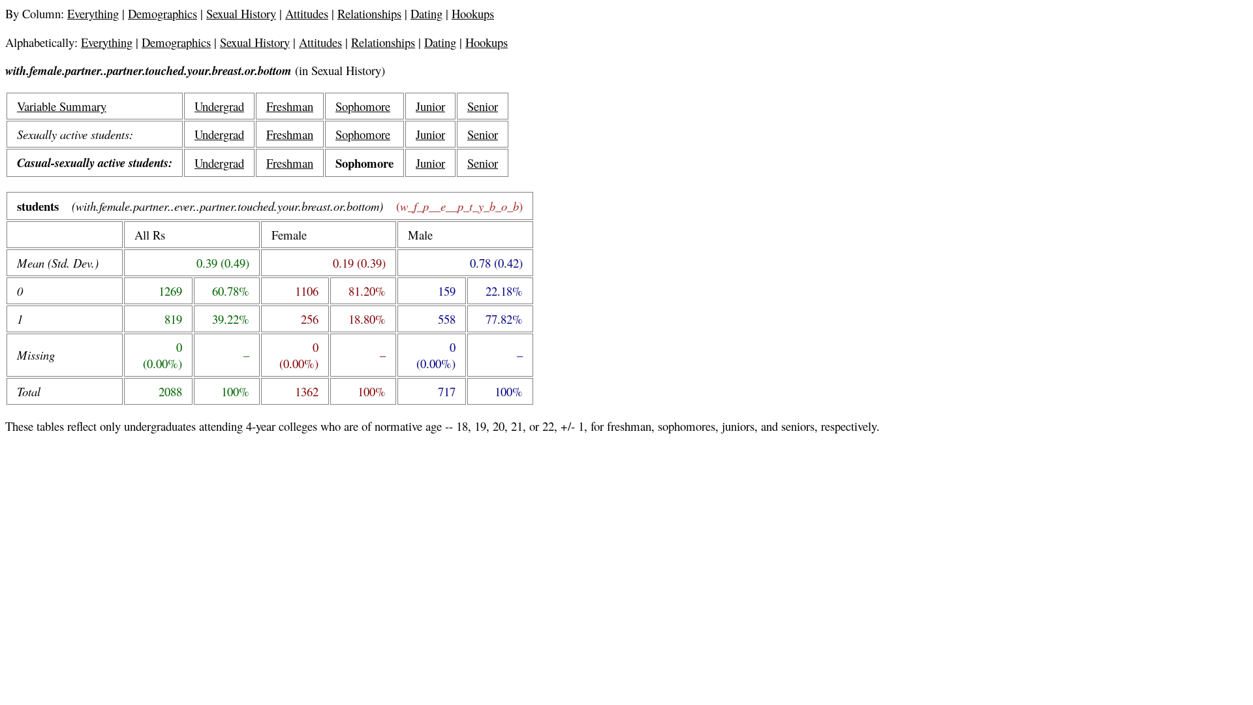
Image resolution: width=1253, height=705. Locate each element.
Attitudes (306, 13)
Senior (482, 106)
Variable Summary (61, 106)
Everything (93, 13)
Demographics (162, 13)
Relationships (369, 13)
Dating (426, 13)
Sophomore (362, 106)
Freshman (289, 106)
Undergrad (219, 106)
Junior (430, 106)
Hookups (473, 13)
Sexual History (241, 13)
